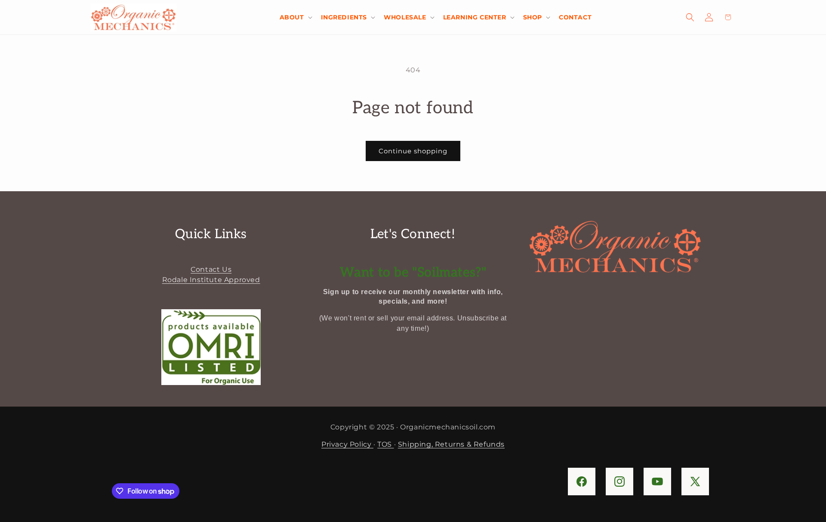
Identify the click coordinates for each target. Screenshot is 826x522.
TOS (385, 444)
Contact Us (211, 269)
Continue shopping (413, 151)
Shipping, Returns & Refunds (451, 444)
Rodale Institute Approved (211, 280)
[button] (295, 17)
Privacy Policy (347, 444)
